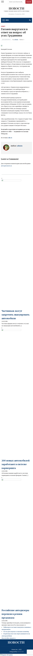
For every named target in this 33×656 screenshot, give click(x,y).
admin (16, 39)
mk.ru (10, 137)
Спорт (3, 26)
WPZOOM (20, 651)
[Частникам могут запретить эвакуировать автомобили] (11, 244)
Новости (16, 8)
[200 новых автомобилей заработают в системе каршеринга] (11, 394)
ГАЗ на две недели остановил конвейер (16, 631)
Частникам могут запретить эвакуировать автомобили (15, 315)
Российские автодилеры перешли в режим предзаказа (15, 614)
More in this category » (9, 638)
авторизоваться (6, 166)
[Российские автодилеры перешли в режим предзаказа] (11, 543)
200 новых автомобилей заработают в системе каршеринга (16, 464)
